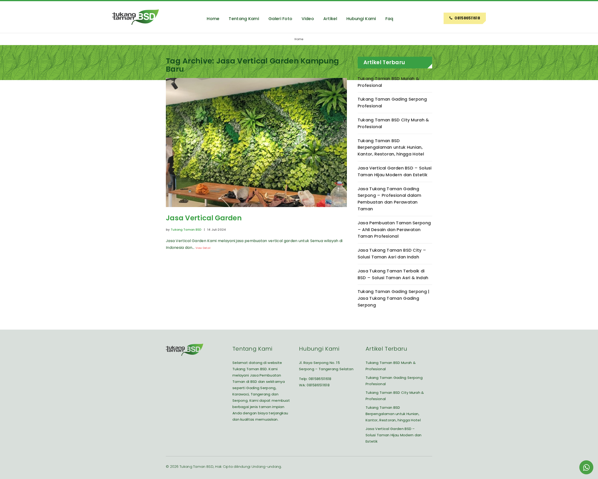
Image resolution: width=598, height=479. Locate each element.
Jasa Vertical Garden (204, 218)
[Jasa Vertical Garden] (256, 210)
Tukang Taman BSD (186, 229)
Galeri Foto (280, 18)
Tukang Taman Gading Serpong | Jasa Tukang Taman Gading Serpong (394, 298)
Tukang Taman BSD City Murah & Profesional (393, 123)
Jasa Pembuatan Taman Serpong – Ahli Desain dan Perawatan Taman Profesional (394, 229)
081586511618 (320, 378)
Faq (389, 18)
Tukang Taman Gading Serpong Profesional (392, 102)
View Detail (203, 248)
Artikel (330, 18)
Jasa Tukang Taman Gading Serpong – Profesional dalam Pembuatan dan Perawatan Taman (389, 199)
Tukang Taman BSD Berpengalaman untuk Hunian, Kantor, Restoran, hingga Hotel (391, 147)
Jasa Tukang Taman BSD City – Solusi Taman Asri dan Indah (392, 253)
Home (213, 18)
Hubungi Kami (361, 18)
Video (308, 18)
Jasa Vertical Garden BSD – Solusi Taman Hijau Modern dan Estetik (395, 171)
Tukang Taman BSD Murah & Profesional (388, 82)
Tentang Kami (244, 18)
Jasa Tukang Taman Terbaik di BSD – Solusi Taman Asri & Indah (393, 274)
